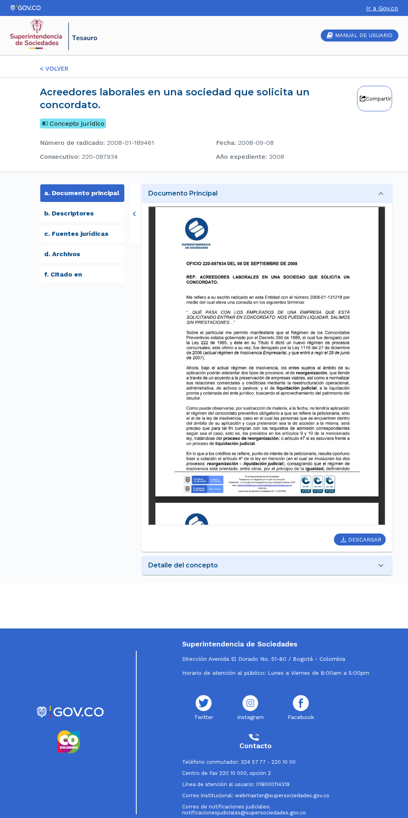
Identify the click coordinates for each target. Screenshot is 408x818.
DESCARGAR (364, 540)
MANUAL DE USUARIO (363, 35)
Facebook (301, 717)
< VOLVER (54, 68)
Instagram (250, 717)
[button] (267, 193)
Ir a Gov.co (382, 8)
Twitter (203, 717)
